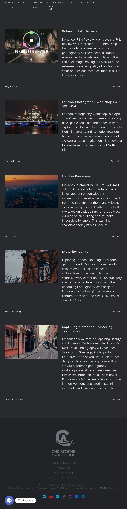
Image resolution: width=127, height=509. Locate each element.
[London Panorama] (31, 191)
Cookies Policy (81, 485)
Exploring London (76, 251)
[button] (51, 7)
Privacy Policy (66, 485)
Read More (116, 86)
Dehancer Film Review (80, 31)
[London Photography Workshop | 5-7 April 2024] (31, 117)
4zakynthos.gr (92, 488)
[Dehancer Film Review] (31, 46)
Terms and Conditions (49, 485)
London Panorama (76, 176)
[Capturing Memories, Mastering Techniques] (31, 342)
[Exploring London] (31, 266)
